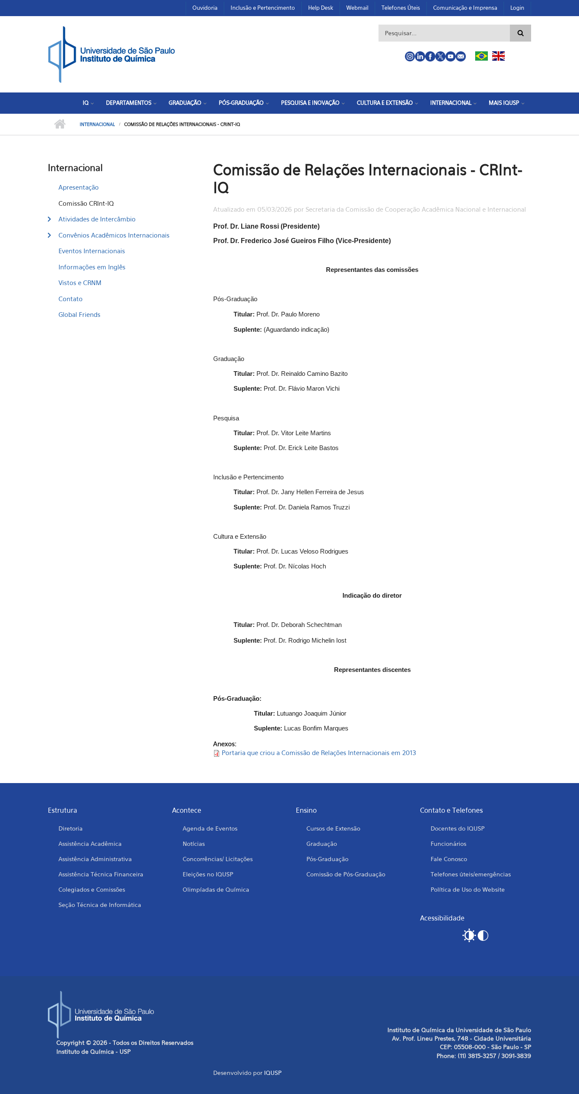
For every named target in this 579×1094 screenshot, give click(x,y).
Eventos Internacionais (91, 251)
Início (59, 124)
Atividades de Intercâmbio (97, 219)
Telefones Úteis (400, 7)
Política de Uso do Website (468, 889)
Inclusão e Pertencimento (263, 7)
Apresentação (78, 187)
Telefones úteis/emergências (471, 874)
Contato (70, 298)
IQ (86, 102)
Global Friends (79, 314)
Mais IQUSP (504, 102)
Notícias (194, 843)
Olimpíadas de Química (216, 889)
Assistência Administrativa (95, 858)
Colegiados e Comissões (91, 889)
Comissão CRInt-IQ (86, 203)
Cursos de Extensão (333, 828)
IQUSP (272, 1072)
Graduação (185, 102)
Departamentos (128, 102)
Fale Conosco (449, 858)
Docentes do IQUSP (457, 828)
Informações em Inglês (91, 267)
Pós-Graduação (241, 102)
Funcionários (448, 843)
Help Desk (320, 7)
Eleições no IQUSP (208, 874)
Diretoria (70, 828)
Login (517, 7)
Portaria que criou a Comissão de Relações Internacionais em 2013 (319, 752)
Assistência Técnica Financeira (100, 874)
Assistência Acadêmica (90, 843)
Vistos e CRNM (79, 282)
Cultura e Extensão (385, 102)
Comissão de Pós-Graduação (345, 874)
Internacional (450, 102)
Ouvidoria (204, 7)
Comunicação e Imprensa (465, 7)
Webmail (357, 7)
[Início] (111, 53)
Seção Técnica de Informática (99, 904)
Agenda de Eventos (210, 828)
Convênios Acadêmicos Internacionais (114, 235)
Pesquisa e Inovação (310, 102)
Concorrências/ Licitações (218, 858)
